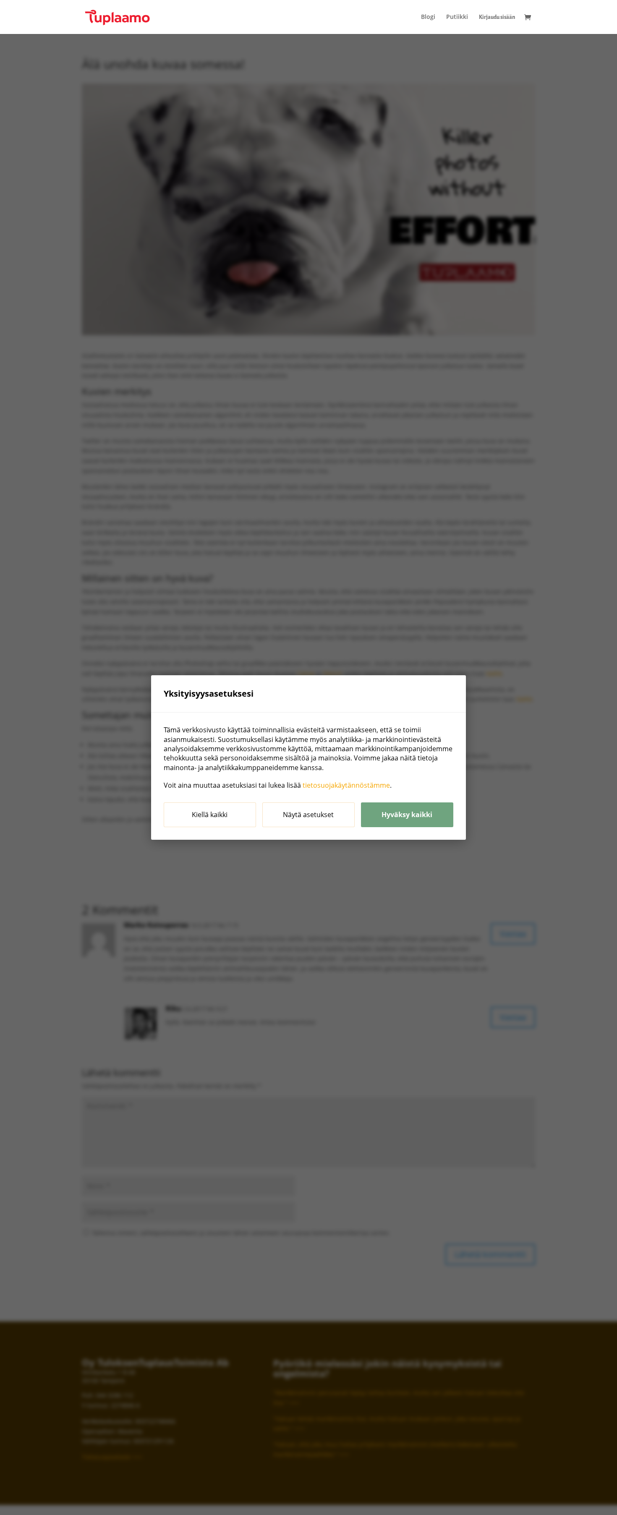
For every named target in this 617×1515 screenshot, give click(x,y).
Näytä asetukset (308, 814)
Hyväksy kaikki (407, 814)
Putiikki (457, 17)
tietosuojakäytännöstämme (346, 785)
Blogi (428, 17)
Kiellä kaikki (209, 814)
